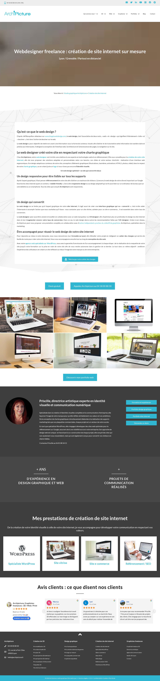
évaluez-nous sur (20, 618)
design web (43, 433)
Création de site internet (97, 93)
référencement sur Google (49, 429)
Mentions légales (83, 678)
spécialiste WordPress (56, 426)
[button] (97, 14)
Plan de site (112, 678)
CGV (90, 678)
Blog (144, 14)
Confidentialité (97, 678)
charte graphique (30, 166)
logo (55, 166)
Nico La (56, 602)
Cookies (105, 678)
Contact (152, 14)
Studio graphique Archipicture (75, 93)
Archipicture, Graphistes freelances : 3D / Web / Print (25, 604)
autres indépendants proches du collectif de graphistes (99, 223)
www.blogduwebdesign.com (55, 136)
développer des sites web (86, 426)
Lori (91, 602)
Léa (127, 602)
